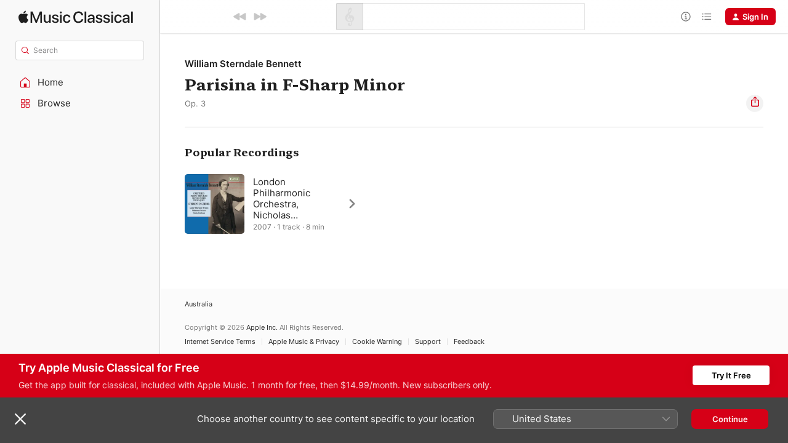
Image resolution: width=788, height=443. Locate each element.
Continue (730, 419)
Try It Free (731, 375)
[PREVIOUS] (240, 16)
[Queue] (707, 16)
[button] (80, 82)
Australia (198, 304)
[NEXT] (260, 16)
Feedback (469, 341)
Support (428, 341)
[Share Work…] (754, 103)
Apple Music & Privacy (303, 341)
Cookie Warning (377, 341)
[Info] (686, 16)
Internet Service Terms (220, 341)
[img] (75, 17)
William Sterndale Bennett (243, 64)
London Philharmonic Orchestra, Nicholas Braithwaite (281, 204)
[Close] (20, 419)
